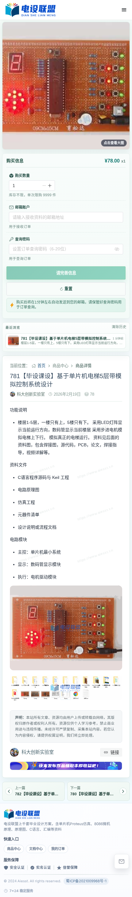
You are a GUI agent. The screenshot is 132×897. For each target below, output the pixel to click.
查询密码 (22, 239)
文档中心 (36, 849)
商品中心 (14, 849)
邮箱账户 (22, 207)
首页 (41, 365)
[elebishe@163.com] (122, 861)
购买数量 (22, 176)
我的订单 (58, 849)
